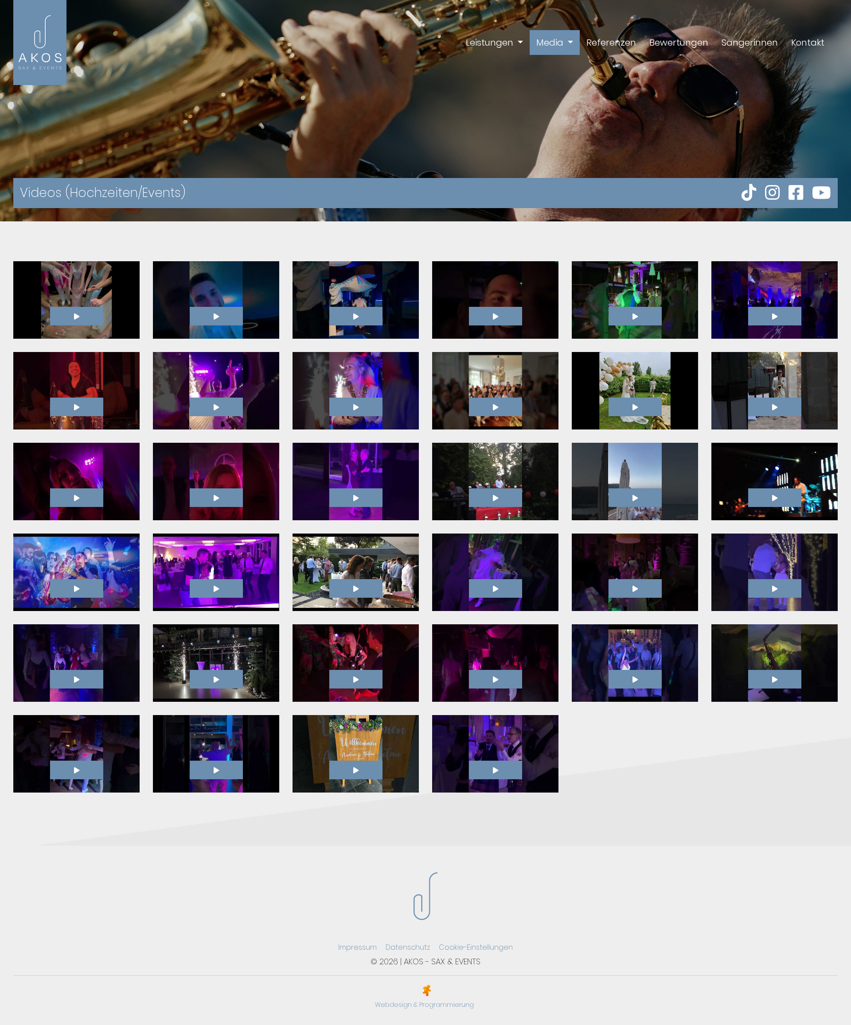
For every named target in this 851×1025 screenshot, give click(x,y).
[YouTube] (821, 193)
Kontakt (807, 42)
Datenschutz (408, 947)
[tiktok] (749, 193)
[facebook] (796, 193)
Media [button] (551, 42)
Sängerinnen (750, 42)
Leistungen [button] (490, 42)
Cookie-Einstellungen (476, 947)
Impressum (357, 947)
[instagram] (772, 193)
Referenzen (611, 42)
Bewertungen (678, 42)
